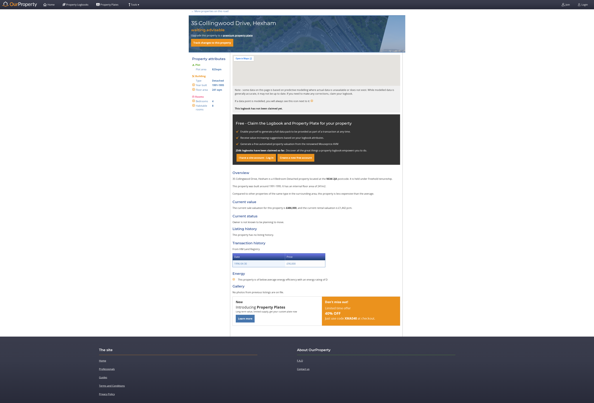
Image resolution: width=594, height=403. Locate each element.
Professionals (107, 369)
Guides (103, 377)
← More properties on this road (209, 11)
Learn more (245, 318)
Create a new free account (296, 157)
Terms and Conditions (112, 386)
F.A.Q (300, 360)
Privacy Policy (107, 394)
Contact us (303, 369)
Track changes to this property (212, 42)
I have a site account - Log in (256, 157)
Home (102, 360)
